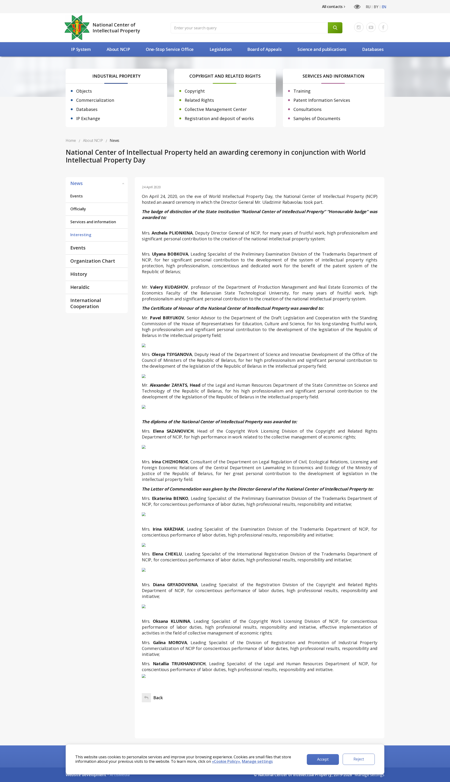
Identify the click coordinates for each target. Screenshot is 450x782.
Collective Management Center (216, 109)
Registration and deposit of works (219, 118)
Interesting (80, 234)
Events (76, 196)
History (78, 274)
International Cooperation (85, 303)
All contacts (332, 6)
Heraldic (80, 287)
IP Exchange (88, 118)
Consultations (307, 109)
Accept (323, 759)
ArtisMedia (120, 774)
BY (376, 6)
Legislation (221, 49)
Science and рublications (321, 49)
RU (368, 6)
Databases (372, 49)
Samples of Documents (316, 118)
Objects (84, 91)
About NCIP (118, 49)
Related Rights (199, 100)
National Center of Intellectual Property (116, 28)
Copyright (195, 91)
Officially (78, 209)
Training (302, 91)
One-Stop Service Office (170, 49)
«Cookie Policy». (226, 761)
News (76, 183)
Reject (358, 759)
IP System (81, 49)
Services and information (93, 221)
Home (71, 140)
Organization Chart (92, 261)
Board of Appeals (264, 49)
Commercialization (95, 100)
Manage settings (369, 774)
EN (384, 6)
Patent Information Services (321, 100)
